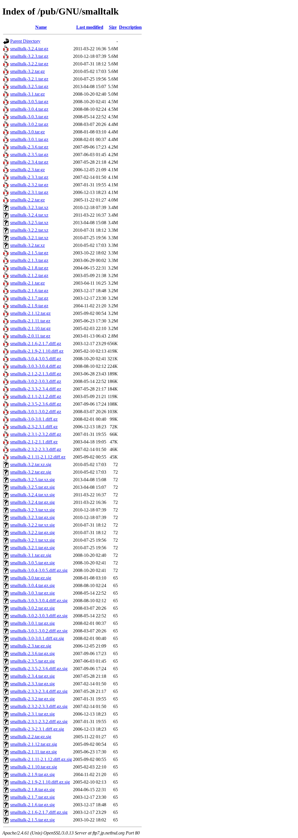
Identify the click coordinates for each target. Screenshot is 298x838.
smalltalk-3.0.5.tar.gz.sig (32, 562)
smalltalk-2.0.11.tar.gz (30, 336)
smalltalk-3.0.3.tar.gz (29, 116)
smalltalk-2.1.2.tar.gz (29, 275)
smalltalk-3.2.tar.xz (27, 245)
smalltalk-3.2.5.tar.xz (29, 222)
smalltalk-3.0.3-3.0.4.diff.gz (35, 366)
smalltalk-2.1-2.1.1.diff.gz (34, 441)
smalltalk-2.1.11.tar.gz (30, 320)
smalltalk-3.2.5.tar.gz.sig (32, 487)
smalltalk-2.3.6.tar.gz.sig (32, 653)
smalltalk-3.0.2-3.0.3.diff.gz (35, 381)
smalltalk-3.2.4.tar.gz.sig (32, 502)
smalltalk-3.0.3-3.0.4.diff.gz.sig (39, 600)
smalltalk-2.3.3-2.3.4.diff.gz (35, 388)
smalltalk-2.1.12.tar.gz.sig (33, 744)
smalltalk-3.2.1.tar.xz (29, 237)
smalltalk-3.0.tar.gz (27, 131)
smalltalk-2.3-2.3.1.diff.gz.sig (37, 729)
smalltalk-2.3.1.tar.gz (29, 192)
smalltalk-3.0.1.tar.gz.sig (32, 623)
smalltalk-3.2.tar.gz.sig (30, 472)
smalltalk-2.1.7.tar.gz (29, 298)
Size (113, 27)
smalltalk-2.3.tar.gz (27, 169)
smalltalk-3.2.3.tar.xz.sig (32, 509)
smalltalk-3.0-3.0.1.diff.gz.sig (37, 638)
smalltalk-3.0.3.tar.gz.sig (32, 593)
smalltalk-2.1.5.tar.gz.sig (32, 819)
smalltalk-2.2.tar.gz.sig (30, 736)
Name (41, 27)
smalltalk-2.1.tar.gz (27, 283)
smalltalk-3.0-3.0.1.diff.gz (34, 419)
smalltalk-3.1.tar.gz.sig (30, 555)
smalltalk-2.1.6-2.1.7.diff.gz (35, 343)
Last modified (89, 27)
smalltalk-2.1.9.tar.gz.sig (32, 774)
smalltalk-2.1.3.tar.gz (29, 260)
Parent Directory (25, 41)
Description (130, 27)
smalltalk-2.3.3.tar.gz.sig (32, 683)
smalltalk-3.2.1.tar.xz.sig (32, 540)
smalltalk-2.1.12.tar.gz (30, 313)
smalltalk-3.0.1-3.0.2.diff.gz (35, 411)
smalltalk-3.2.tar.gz (27, 71)
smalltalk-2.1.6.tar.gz (29, 290)
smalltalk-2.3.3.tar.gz (29, 177)
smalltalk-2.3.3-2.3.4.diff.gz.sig (39, 691)
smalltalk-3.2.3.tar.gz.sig (32, 517)
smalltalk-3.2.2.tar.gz (29, 63)
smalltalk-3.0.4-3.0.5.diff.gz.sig (39, 570)
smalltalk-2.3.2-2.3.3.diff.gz (35, 449)
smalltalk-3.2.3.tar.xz (29, 207)
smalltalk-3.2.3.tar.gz (29, 56)
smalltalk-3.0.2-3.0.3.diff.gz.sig (39, 615)
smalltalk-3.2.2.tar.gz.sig (32, 532)
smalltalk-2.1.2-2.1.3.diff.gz (35, 373)
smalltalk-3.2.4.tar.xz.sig (32, 494)
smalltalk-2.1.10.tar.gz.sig (33, 766)
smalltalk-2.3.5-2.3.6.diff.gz (35, 404)
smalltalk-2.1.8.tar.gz (29, 267)
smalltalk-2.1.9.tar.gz (29, 305)
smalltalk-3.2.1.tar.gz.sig (32, 547)
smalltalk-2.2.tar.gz (27, 199)
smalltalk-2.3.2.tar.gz (29, 184)
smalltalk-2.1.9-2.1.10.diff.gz (36, 351)
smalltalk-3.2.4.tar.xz (29, 215)
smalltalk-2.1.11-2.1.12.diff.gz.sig (41, 759)
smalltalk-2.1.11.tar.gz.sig (33, 751)
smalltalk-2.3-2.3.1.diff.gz (34, 426)
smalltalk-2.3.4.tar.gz (29, 162)
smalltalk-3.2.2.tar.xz (29, 230)
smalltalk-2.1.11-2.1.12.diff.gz (37, 456)
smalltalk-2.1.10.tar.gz (30, 328)
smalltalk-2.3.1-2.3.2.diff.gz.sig (39, 721)
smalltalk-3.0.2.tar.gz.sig (32, 608)
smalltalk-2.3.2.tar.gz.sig (32, 698)
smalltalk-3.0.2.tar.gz (29, 124)
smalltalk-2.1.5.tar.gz (29, 252)
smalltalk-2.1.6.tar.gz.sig (32, 804)
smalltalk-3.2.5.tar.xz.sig (32, 479)
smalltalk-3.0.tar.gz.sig (30, 577)
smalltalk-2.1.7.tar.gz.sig (32, 797)
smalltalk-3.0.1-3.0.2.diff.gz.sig (39, 630)
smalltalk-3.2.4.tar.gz (29, 48)
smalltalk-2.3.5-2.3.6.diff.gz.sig (39, 668)
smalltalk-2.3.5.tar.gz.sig (32, 661)
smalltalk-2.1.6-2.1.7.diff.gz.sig (39, 812)
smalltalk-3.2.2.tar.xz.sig (32, 525)
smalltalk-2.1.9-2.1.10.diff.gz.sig (40, 782)
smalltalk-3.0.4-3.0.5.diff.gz (35, 358)
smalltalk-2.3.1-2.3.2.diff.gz (35, 434)
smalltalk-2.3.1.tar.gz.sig (32, 714)
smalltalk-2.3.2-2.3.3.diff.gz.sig (39, 706)
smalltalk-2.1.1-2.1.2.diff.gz (35, 396)
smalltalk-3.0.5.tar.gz (29, 101)
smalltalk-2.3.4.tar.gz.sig (32, 676)
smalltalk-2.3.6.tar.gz (29, 147)
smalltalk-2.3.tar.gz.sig (30, 645)
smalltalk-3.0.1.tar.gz (29, 139)
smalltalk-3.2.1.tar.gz (29, 78)
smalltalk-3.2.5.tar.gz (29, 86)
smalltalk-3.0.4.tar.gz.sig (32, 585)
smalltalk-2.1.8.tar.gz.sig (32, 789)
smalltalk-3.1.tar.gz (27, 94)
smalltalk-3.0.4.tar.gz (29, 109)
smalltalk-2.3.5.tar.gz (29, 154)
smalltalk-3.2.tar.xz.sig (30, 464)
